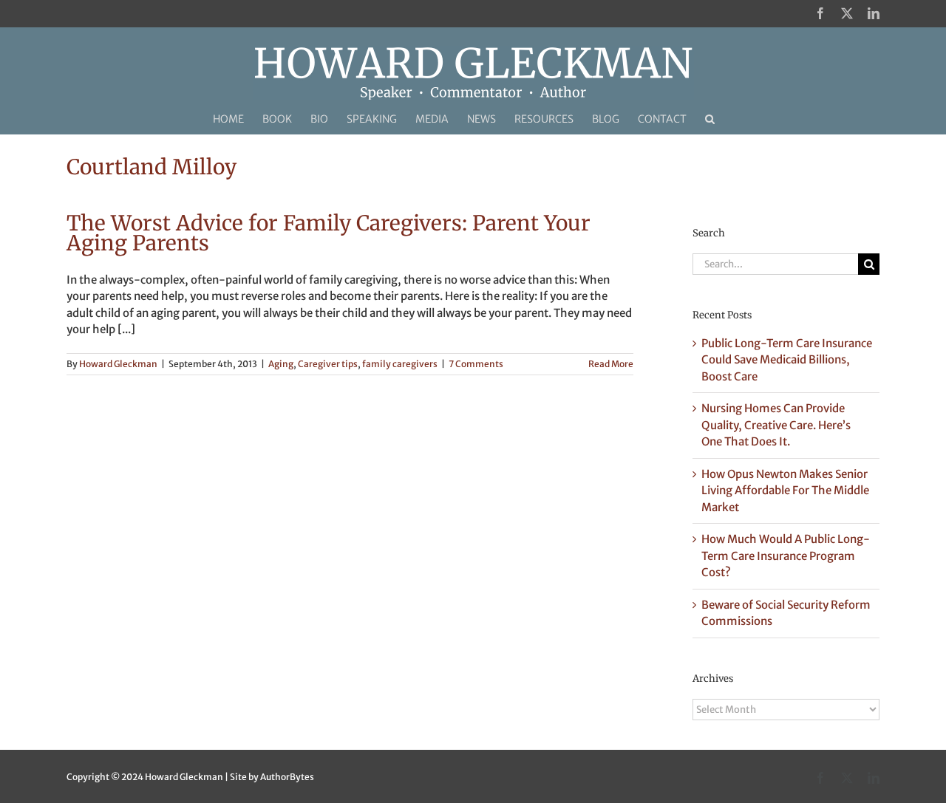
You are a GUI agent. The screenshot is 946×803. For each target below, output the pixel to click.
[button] (710, 119)
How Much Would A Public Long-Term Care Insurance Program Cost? (785, 555)
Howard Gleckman (118, 363)
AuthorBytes (287, 776)
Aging (280, 363)
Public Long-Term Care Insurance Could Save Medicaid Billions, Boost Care (786, 359)
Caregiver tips (328, 363)
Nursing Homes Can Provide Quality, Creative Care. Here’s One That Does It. (776, 424)
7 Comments (476, 363)
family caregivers (400, 363)
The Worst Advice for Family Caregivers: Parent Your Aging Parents (329, 233)
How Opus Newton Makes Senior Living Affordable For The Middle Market (785, 490)
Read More (610, 363)
